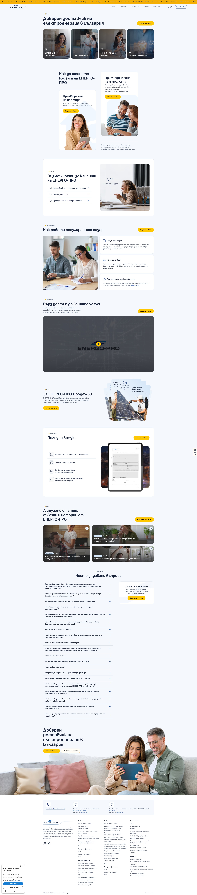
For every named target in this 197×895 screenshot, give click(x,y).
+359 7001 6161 (84, 812)
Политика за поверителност (15, 880)
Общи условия (82, 875)
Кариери (133, 856)
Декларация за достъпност (86, 880)
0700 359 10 (83, 810)
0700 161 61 (76, 810)
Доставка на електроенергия (113, 826)
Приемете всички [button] (13, 883)
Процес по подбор (135, 859)
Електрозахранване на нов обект (88, 838)
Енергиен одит (109, 856)
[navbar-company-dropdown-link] (136, 7)
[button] (114, 7)
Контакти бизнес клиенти (138, 848)
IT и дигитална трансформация (140, 861)
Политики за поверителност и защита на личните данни (87, 869)
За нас (132, 823)
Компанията (134, 821)
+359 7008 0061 (120, 812)
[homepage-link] (58, 822)
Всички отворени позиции (138, 876)
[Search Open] (168, 7)
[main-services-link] (56, 44)
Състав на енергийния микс (86, 877)
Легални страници (84, 860)
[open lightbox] (98, 344)
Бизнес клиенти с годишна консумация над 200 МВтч (112, 834)
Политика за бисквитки (85, 872)
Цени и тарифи (82, 833)
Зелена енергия (109, 861)
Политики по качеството (86, 863)
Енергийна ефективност (112, 851)
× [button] (22, 866)
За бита (80, 821)
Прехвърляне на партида (85, 836)
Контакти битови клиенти (138, 850)
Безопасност (134, 845)
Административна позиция (138, 866)
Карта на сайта (149, 893)
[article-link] (66, 543)
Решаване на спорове (84, 885)
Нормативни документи (85, 882)
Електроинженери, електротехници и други (141, 870)
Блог (79, 857)
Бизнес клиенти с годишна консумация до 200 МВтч (112, 829)
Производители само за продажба (115, 844)
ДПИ (79, 845)
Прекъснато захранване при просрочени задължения (87, 842)
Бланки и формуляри (84, 854)
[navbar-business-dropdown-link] (125, 7)
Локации (132, 853)
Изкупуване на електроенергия (87, 831)
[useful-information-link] (71, 454)
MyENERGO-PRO (181, 7)
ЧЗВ (79, 852)
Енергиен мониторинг (111, 858)
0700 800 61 (112, 810)
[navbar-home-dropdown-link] (114, 7)
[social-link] (45, 843)
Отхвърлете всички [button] (13, 887)
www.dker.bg (135, 285)
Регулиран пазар (83, 826)
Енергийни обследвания (111, 853)
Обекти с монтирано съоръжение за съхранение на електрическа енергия (115, 847)
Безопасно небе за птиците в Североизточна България (139, 842)
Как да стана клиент (84, 823)
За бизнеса (107, 821)
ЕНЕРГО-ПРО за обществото (139, 836)
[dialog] (13, 878)
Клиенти (133, 833)
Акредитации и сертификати (139, 831)
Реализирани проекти (137, 838)
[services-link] (69, 188)
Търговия (133, 864)
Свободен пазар (83, 828)
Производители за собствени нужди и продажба (115, 840)
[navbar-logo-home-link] (22, 7)
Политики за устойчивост (86, 865)
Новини (132, 828)
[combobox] (20, 866)
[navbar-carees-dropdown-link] (147, 7)
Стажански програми (137, 873)
